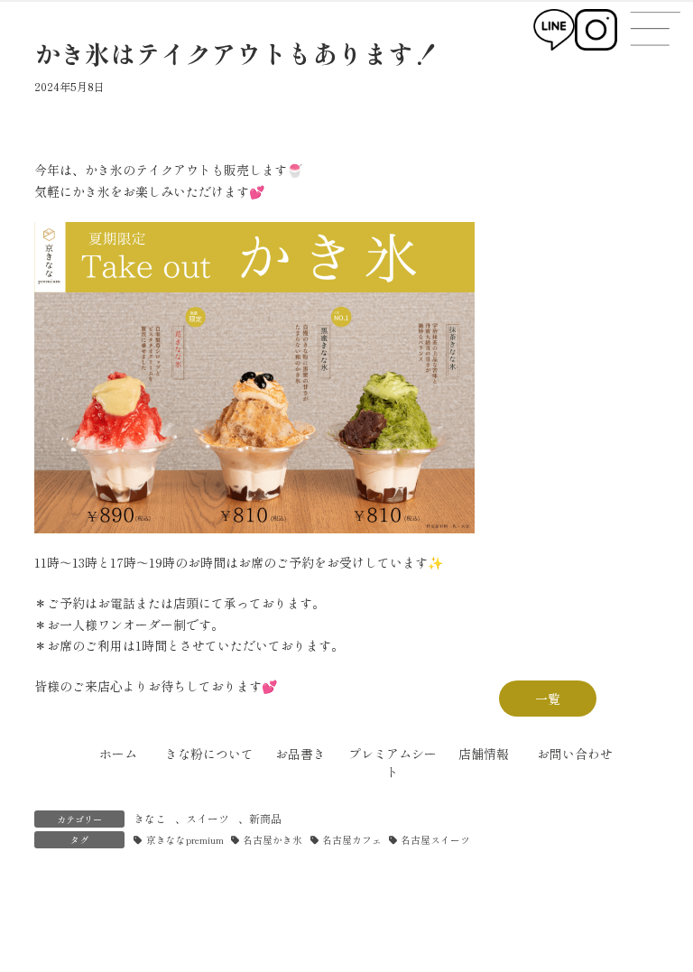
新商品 (265, 818)
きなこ (150, 818)
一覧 (547, 699)
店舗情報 (483, 754)
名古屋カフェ (352, 840)
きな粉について (209, 754)
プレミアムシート (392, 763)
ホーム (118, 754)
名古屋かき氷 (272, 840)
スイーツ (207, 818)
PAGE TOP (661, 926)
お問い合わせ (575, 754)
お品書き (300, 754)
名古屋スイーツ (435, 840)
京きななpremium (184, 840)
